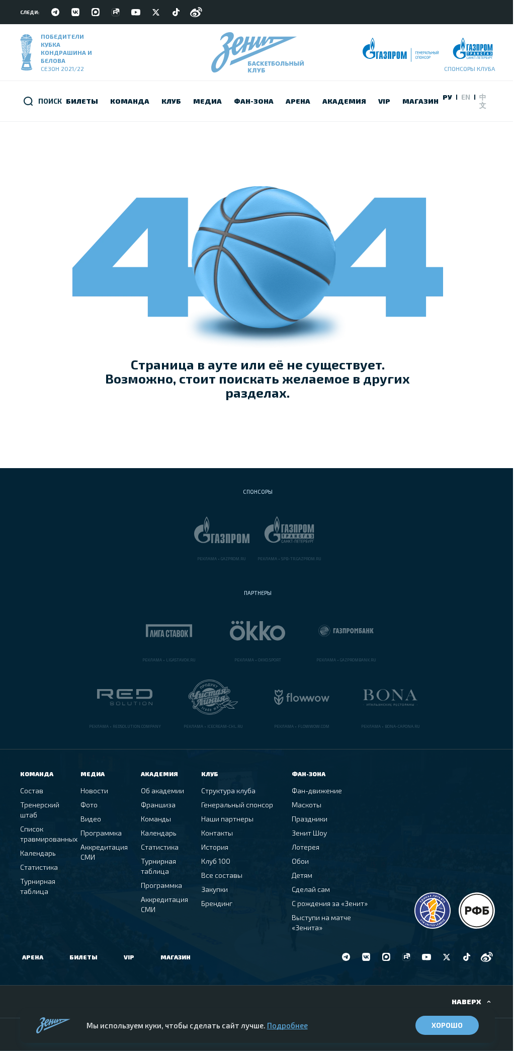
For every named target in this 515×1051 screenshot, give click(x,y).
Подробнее (287, 1025)
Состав (31, 790)
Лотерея (305, 847)
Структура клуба (228, 790)
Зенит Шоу (309, 833)
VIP (129, 956)
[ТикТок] (176, 12)
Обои (300, 861)
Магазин (175, 956)
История (214, 847)
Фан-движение (317, 790)
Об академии (162, 790)
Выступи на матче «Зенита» (321, 922)
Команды (156, 818)
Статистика (39, 867)
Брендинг (216, 903)
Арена (32, 956)
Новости (94, 790)
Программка (101, 833)
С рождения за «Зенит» (330, 903)
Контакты (217, 833)
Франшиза (158, 804)
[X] (156, 12)
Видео (90, 818)
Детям (302, 875)
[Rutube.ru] (116, 12)
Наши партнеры (227, 818)
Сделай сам (311, 889)
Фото (89, 804)
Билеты (83, 956)
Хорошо (447, 1025)
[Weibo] (196, 12)
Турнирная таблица (37, 886)
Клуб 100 (215, 861)
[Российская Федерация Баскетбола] (477, 910)
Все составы (221, 875)
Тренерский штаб (39, 809)
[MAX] (96, 12)
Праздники (309, 818)
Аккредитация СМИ (104, 852)
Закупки (214, 889)
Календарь (38, 853)
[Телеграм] (55, 12)
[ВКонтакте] (75, 12)
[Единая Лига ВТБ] (432, 910)
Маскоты (306, 804)
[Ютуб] (136, 12)
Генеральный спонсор (237, 804)
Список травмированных (48, 833)
